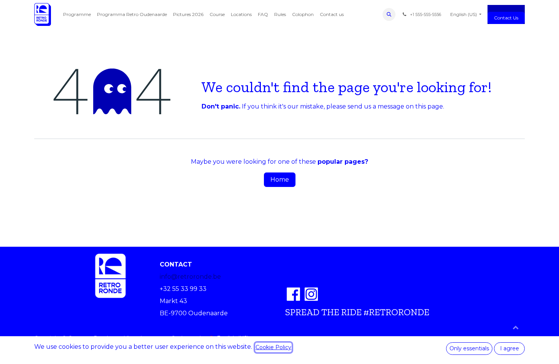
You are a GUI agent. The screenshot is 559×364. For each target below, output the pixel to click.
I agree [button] (509, 348)
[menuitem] (77, 14)
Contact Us (506, 18)
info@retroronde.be (190, 276)
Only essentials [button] (469, 348)
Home (279, 179)
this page (429, 106)
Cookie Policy (273, 347)
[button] (389, 14)
